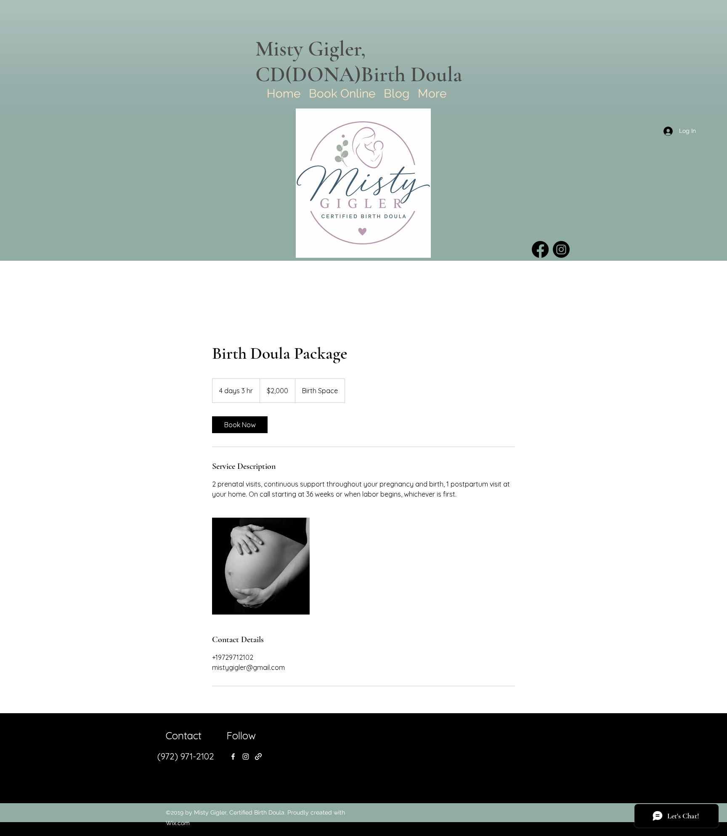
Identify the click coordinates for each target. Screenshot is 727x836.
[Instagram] (561, 249)
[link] (240, 424)
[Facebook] (540, 249)
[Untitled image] (261, 566)
